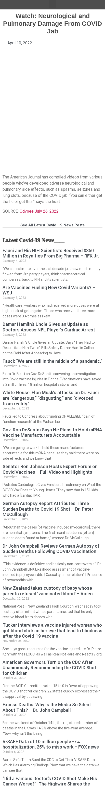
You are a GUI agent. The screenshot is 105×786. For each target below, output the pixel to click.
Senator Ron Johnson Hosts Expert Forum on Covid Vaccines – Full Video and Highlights (50, 469)
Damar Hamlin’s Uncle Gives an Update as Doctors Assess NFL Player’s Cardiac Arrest (49, 326)
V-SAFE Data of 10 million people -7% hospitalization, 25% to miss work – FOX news (51, 744)
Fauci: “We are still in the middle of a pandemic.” (52, 361)
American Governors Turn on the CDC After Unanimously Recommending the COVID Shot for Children (49, 668)
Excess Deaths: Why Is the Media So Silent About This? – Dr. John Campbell (47, 707)
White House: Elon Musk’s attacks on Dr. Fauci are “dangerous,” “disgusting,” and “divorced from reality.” (51, 398)
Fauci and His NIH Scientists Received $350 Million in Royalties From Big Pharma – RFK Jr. (51, 253)
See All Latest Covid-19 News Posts (52, 225)
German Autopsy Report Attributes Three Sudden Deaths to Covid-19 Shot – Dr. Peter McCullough (48, 509)
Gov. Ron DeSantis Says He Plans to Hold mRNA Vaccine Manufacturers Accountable (52, 432)
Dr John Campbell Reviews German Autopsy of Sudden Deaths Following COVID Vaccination (51, 548)
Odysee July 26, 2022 (39, 211)
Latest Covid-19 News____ (33, 240)
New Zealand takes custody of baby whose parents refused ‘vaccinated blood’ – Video (48, 590)
